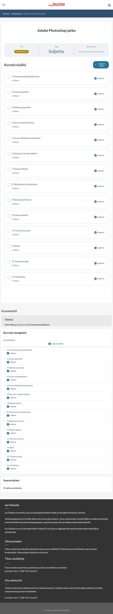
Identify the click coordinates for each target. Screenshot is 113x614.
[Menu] (3, 5)
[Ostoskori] (109, 5)
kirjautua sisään (24, 324)
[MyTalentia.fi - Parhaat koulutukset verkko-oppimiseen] (56, 4)
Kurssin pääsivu (9, 340)
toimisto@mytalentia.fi (84, 588)
